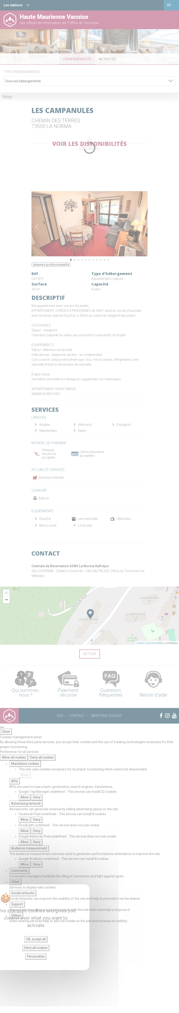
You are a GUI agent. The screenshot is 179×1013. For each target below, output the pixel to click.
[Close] (2, 727)
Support (17, 904)
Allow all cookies (14, 757)
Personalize (36, 956)
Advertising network (26, 803)
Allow (25, 775)
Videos (16, 915)
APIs (14, 781)
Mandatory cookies (25, 764)
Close (6, 731)
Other (15, 882)
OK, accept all (36, 939)
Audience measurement (29, 848)
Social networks (22, 893)
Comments (19, 870)
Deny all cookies (42, 757)
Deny (37, 797)
